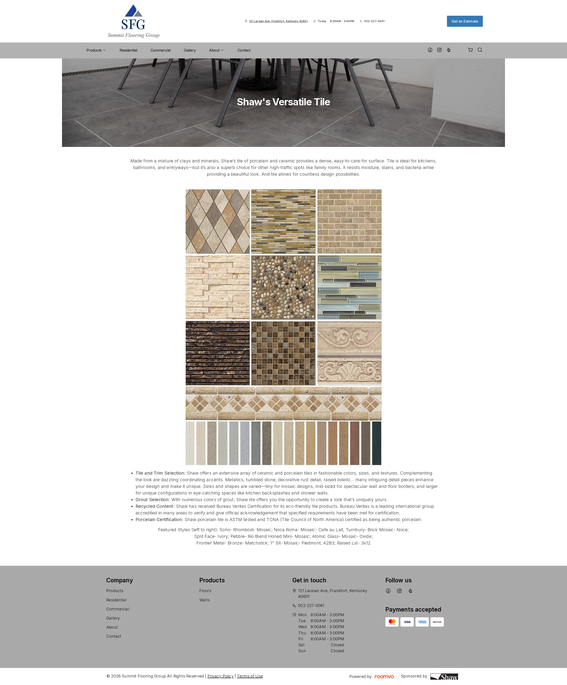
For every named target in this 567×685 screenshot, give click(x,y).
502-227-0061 (374, 21)
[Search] (480, 50)
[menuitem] (96, 50)
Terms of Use (250, 676)
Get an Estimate (465, 21)
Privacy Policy (221, 676)
